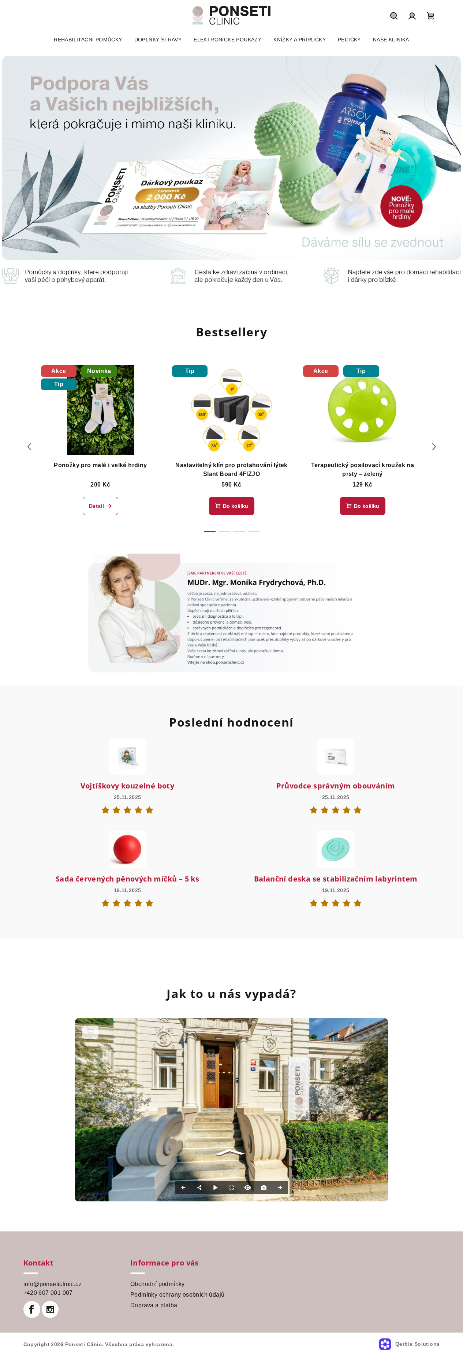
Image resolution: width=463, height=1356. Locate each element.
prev (29, 446)
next (434, 446)
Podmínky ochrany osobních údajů (177, 1295)
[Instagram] (50, 1309)
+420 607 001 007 (48, 1293)
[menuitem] (88, 39)
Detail (96, 506)
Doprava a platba (153, 1305)
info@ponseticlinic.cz (52, 1284)
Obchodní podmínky (157, 1284)
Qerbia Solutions (417, 1344)
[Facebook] (31, 1309)
